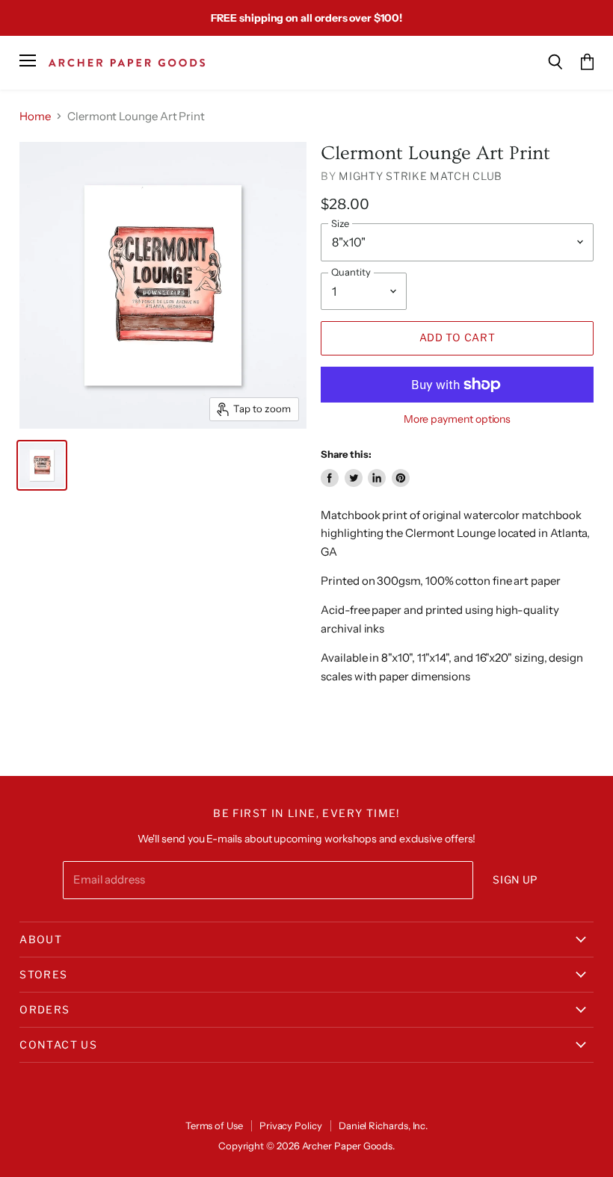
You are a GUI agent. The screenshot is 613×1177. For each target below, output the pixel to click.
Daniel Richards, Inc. (383, 1125)
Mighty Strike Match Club (420, 176)
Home (35, 116)
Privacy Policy (290, 1125)
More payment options (457, 419)
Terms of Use (214, 1125)
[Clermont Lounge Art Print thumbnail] (42, 465)
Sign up (515, 880)
